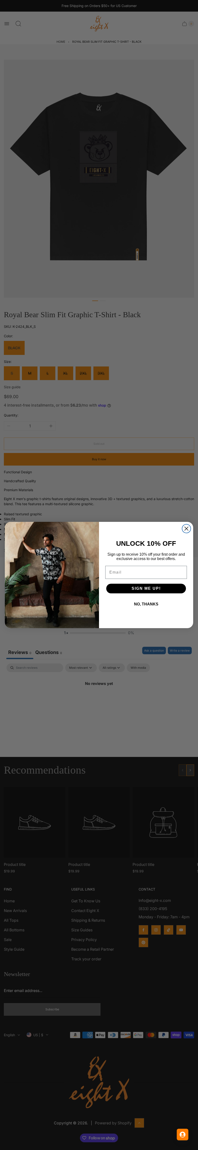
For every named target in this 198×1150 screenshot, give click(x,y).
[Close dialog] (186, 528)
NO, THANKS (146, 604)
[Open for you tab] (182, 1134)
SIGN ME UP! (146, 588)
